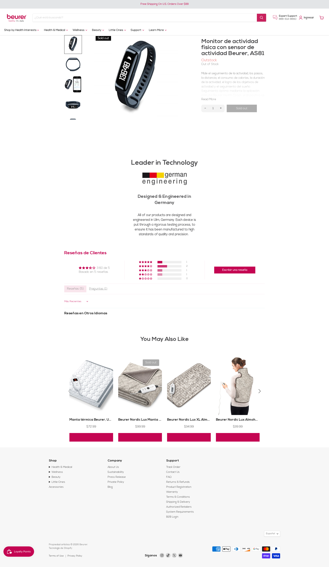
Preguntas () (98, 288)
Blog (110, 487)
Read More (208, 99)
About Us (113, 467)
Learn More (156, 30)
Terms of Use (56, 556)
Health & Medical (55, 30)
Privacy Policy (75, 556)
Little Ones (116, 30)
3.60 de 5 (103, 268)
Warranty (172, 492)
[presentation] (69, 391)
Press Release (117, 477)
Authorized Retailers (179, 507)
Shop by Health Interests (20, 30)
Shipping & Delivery (178, 502)
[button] (146, 262)
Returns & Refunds (178, 482)
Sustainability (116, 472)
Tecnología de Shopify (60, 548)
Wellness (79, 30)
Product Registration (178, 487)
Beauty (97, 30)
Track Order (173, 467)
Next (176, 78)
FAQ (169, 477)
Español (270, 533)
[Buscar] (261, 18)
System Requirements (180, 512)
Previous (95, 78)
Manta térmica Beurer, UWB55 (94, 420)
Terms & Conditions (178, 497)
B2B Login (172, 517)
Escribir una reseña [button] (234, 270)
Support (136, 30)
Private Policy (116, 482)
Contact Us (173, 472)
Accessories (56, 487)
